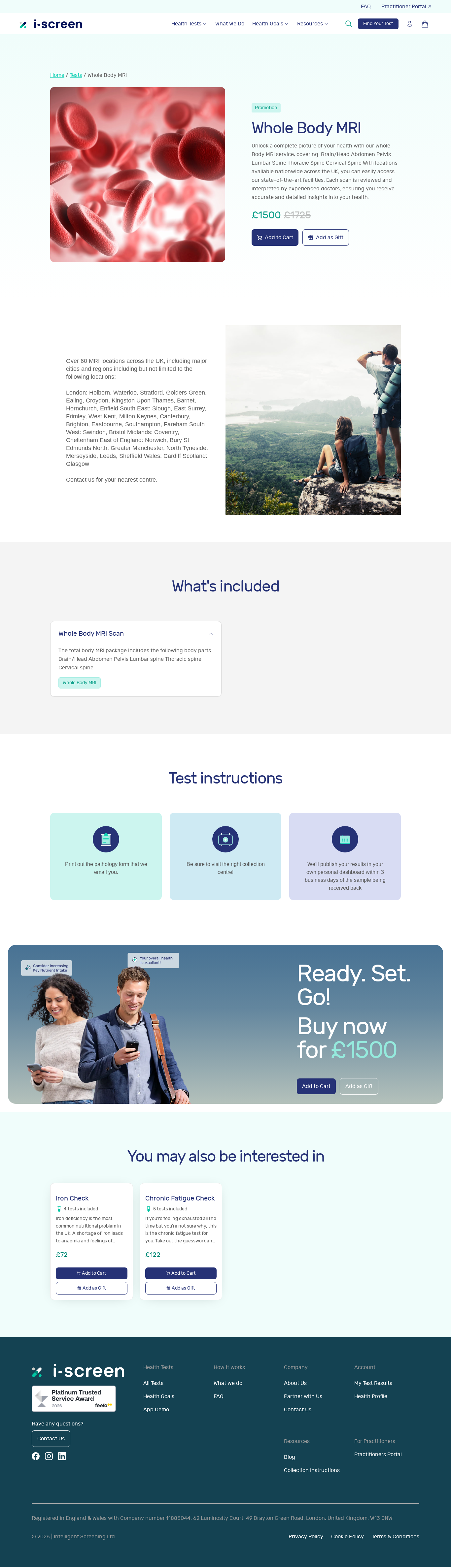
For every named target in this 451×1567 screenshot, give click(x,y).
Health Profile (370, 1396)
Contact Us (51, 1439)
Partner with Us (303, 1396)
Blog (289, 1457)
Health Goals (267, 24)
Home (57, 75)
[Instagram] (49, 1456)
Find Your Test (378, 23)
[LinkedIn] (62, 1456)
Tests (76, 75)
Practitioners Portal (378, 1454)
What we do (228, 1383)
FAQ (366, 7)
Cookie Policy (347, 1537)
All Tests (153, 1383)
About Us (295, 1383)
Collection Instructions (312, 1470)
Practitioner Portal (403, 7)
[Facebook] (36, 1456)
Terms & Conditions (395, 1537)
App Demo (156, 1410)
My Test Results (373, 1383)
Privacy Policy (306, 1537)
